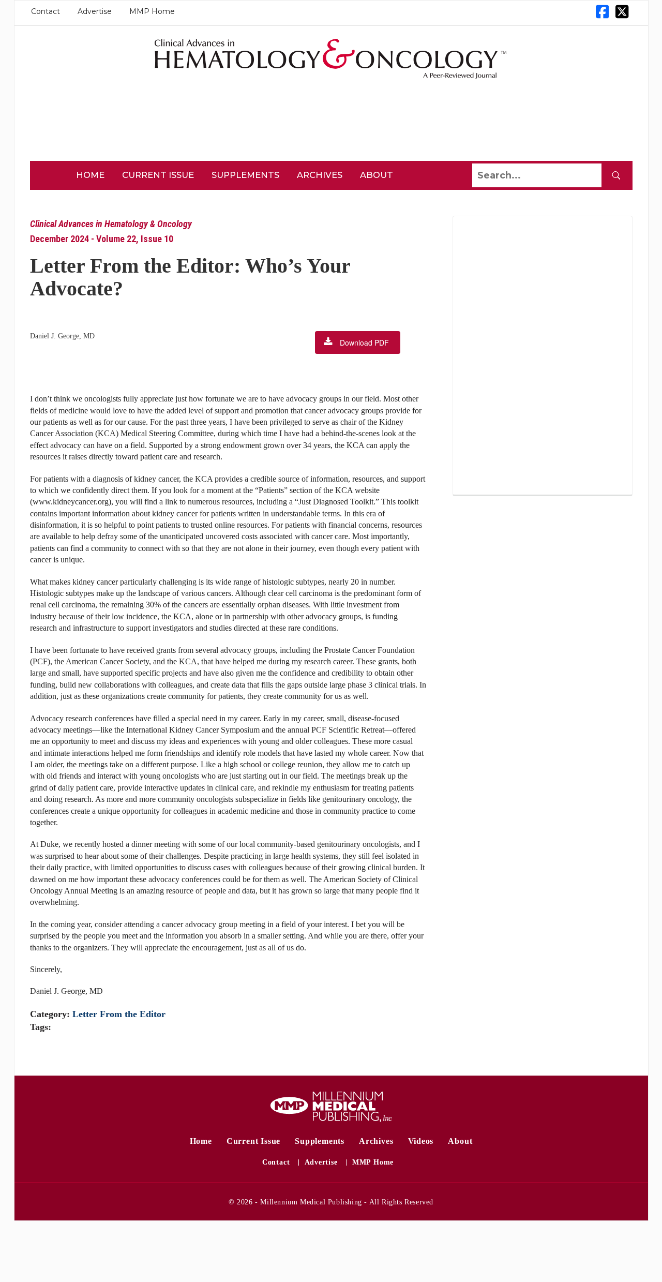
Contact (45, 11)
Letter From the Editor (119, 1014)
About (376, 175)
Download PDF (364, 342)
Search (615, 175)
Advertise (95, 11)
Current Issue (158, 175)
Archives (319, 175)
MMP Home (152, 11)
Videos (421, 1141)
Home (90, 175)
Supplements (245, 175)
